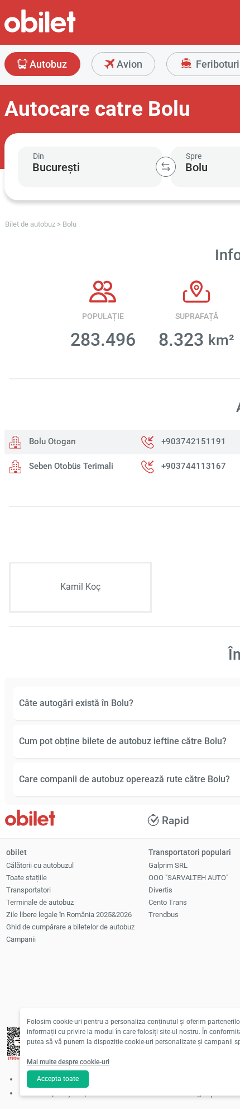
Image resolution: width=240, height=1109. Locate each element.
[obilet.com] (66, 31)
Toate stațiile (26, 877)
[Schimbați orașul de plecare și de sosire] (166, 167)
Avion (128, 64)
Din (38, 156)
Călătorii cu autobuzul (40, 865)
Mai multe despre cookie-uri (68, 1062)
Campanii (21, 939)
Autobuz (47, 64)
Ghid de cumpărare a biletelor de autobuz (70, 927)
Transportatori (28, 890)
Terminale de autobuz (40, 902)
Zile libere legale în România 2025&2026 (69, 914)
